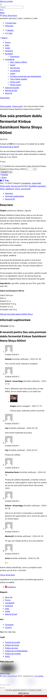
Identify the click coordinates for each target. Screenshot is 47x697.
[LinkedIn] (8, 180)
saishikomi (10, 189)
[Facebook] (3, 180)
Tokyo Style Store (9, 676)
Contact (8, 627)
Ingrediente (9, 59)
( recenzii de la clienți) (9, 147)
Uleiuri (12, 73)
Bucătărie (9, 54)
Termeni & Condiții (12, 642)
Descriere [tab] (9, 193)
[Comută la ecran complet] (4, 684)
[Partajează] (6, 684)
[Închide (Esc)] (9, 684)
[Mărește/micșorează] (1, 684)
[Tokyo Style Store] (8, 15)
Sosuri (12, 65)
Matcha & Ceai (11, 90)
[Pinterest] (6, 180)
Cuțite (7, 48)
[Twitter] (1, 180)
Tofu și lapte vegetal (18, 79)
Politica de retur (11, 648)
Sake (7, 45)
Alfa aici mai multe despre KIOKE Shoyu (16, 314)
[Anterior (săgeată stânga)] (1, 687)
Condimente (15, 71)
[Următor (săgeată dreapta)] (4, 687)
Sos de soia (15, 68)
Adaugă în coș (6, 172)
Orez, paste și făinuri (18, 62)
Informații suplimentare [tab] (14, 196)
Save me (8, 93)
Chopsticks (14, 56)
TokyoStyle (38, 676)
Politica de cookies (13, 654)
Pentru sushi (15, 82)
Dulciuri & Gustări (12, 88)
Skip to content (6, 1)
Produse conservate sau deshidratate (25, 76)
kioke (2, 189)
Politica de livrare (12, 645)
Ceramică (9, 51)
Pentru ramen (15, 85)
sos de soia (25, 189)
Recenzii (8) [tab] (10, 199)
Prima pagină (5, 106)
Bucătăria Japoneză (37, 186)
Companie (9, 624)
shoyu (17, 189)
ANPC (7, 656)
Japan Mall (36, 183)
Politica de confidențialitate (16, 651)
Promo (8, 42)
